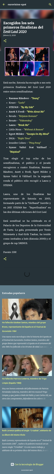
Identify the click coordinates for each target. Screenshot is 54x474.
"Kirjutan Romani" (28, 116)
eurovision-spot (17, 4)
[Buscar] (50, 4)
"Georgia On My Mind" (38, 134)
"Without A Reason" (34, 129)
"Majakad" (15, 151)
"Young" (35, 98)
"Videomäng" (25, 120)
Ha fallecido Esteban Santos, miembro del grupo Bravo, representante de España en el (24, 326)
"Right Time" (24, 138)
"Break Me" (23, 125)
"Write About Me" (36, 111)
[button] (5, 41)
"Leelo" (21, 102)
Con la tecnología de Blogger (28, 464)
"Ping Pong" (35, 142)
